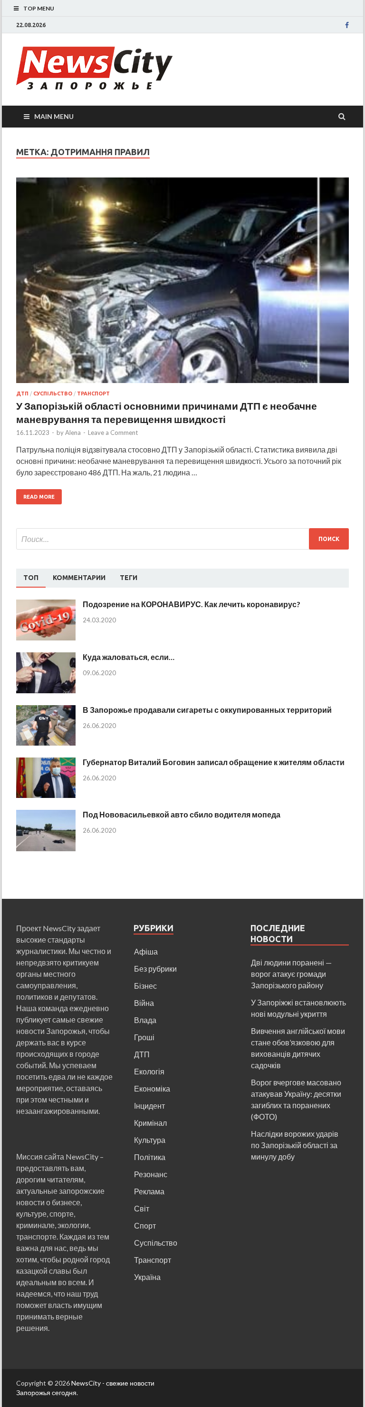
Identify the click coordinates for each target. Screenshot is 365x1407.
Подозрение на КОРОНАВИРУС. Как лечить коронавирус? (191, 604)
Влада (145, 1019)
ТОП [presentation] (30, 577)
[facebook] (347, 25)
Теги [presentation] (128, 577)
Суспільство (52, 393)
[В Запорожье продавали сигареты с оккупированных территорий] (46, 710)
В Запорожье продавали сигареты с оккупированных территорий (207, 709)
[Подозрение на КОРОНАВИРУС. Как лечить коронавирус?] (46, 605)
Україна (147, 1276)
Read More (39, 497)
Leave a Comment (113, 432)
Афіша (146, 951)
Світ (141, 1208)
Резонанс (150, 1174)
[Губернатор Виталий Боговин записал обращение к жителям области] (46, 762)
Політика (149, 1156)
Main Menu (54, 116)
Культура (149, 1139)
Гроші (144, 1037)
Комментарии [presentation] (79, 577)
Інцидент (149, 1105)
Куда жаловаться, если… (128, 656)
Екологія (149, 1071)
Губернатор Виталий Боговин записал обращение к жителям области (214, 762)
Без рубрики (155, 968)
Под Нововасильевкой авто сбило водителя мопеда (181, 814)
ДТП (22, 393)
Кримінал (150, 1122)
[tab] (31, 578)
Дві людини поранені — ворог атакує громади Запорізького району (291, 974)
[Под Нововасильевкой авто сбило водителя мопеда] (46, 815)
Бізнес (145, 985)
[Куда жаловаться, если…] (46, 657)
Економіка (152, 1088)
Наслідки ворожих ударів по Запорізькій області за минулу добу (294, 1145)
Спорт (145, 1225)
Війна (144, 1002)
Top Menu (38, 8)
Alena (73, 432)
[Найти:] (182, 539)
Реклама (149, 1191)
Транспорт (93, 393)
